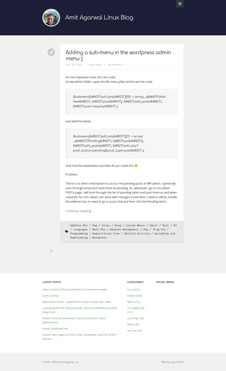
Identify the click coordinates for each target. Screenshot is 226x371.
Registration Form (106, 233)
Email (154, 225)
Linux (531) (133, 289)
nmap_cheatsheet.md (55, 328)
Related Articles (137, 233)
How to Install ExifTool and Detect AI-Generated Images (75, 289)
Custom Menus (135, 225)
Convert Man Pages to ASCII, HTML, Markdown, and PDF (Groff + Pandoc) (79, 336)
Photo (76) (133, 324)
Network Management (124, 229)
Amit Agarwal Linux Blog (99, 17)
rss (77, 362)
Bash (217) (133, 301)
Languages (80, 229)
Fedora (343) (134, 295)
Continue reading (78, 211)
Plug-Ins (159, 229)
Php (145, 229)
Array (106, 225)
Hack (165, 225)
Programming (79, 233)
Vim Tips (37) (134, 330)
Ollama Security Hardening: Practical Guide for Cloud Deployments (73, 320)
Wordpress (115, 64)
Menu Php (99, 229)
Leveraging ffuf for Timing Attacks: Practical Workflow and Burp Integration (79, 310)
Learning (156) (135, 318)
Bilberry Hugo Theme (172, 362)
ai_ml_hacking (50, 295)
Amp (95, 225)
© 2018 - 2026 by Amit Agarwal (58, 362)
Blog (118, 225)
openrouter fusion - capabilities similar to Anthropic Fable (76, 301)
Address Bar (79, 225)
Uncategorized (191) (135, 310)
